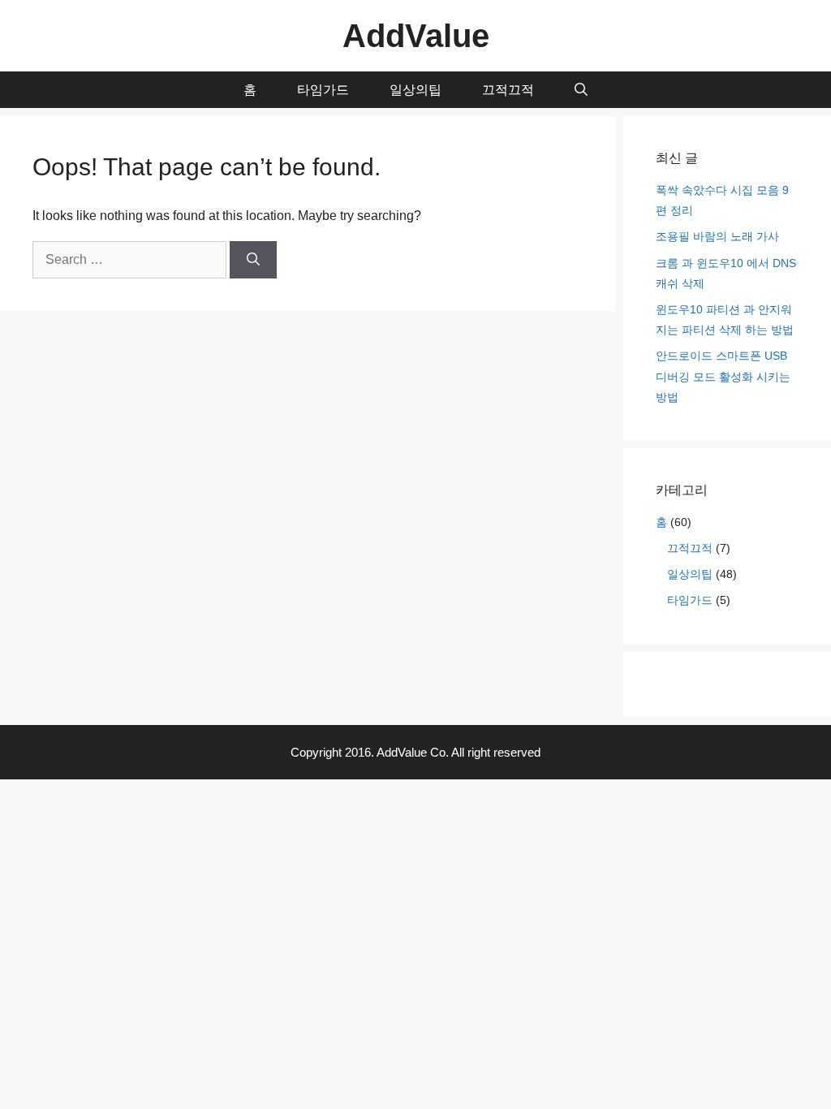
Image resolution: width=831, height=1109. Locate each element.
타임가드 (323, 90)
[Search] (253, 259)
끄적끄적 (508, 90)
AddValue (415, 36)
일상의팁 (415, 90)
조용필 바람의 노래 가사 (717, 236)
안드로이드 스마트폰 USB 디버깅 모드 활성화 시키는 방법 (723, 376)
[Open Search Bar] (581, 89)
